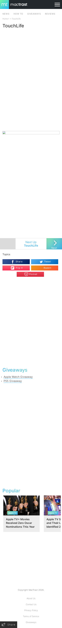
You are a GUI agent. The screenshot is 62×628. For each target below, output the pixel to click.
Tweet (47, 261)
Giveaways (31, 622)
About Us (31, 598)
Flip (18, 266)
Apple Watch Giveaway (18, 376)
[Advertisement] (31, 97)
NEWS (5, 14)
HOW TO (18, 14)
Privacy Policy (31, 610)
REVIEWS (50, 14)
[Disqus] (31, 321)
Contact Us (31, 604)
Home (5, 19)
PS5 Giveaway (13, 381)
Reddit (47, 268)
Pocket (33, 274)
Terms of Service (31, 616)
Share (19, 261)
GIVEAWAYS (34, 14)
